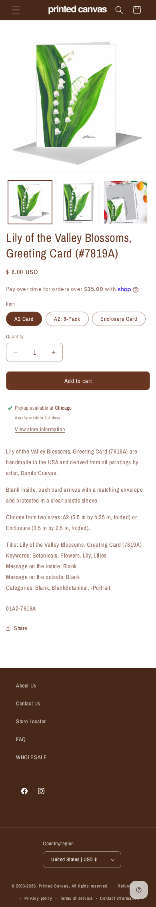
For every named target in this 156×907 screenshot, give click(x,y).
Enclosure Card (118, 318)
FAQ (21, 739)
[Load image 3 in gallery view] (126, 202)
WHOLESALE (31, 757)
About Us (26, 685)
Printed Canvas (54, 886)
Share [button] (20, 628)
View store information (40, 429)
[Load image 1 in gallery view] (30, 202)
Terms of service (76, 898)
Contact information (119, 898)
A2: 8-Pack (67, 318)
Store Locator (31, 721)
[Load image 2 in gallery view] (78, 202)
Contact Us (28, 703)
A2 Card (24, 318)
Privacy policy (38, 898)
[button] (16, 10)
